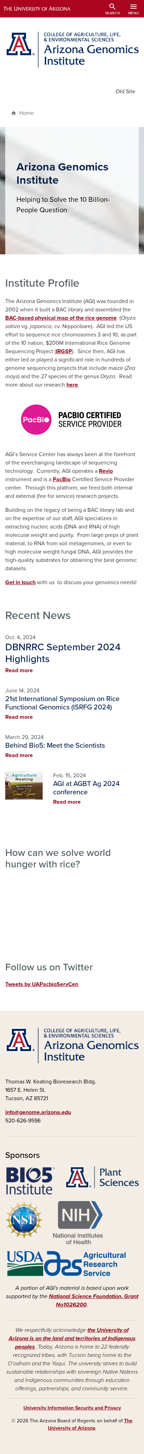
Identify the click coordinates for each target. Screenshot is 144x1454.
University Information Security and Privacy (72, 1408)
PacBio (62, 479)
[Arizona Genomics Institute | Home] (72, 49)
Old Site (125, 91)
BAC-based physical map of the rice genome (61, 318)
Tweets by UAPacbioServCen (41, 984)
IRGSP (64, 351)
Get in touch (20, 582)
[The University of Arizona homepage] (42, 8)
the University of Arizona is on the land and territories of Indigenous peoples (72, 1338)
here (72, 384)
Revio (106, 471)
